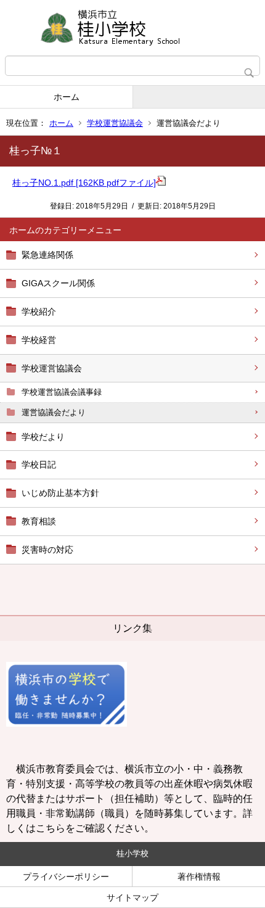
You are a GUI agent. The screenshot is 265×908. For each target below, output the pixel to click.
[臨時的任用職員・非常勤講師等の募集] (66, 723)
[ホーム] (132, 27)
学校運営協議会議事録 (62, 392)
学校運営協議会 (115, 123)
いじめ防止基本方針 (60, 493)
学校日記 (39, 464)
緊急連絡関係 (47, 255)
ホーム (67, 97)
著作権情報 (199, 876)
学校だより (43, 437)
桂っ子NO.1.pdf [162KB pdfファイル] (84, 183)
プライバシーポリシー (66, 876)
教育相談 (39, 521)
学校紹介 (39, 311)
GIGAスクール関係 (58, 283)
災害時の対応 (47, 550)
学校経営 (39, 340)
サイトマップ (132, 897)
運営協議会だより (54, 412)
